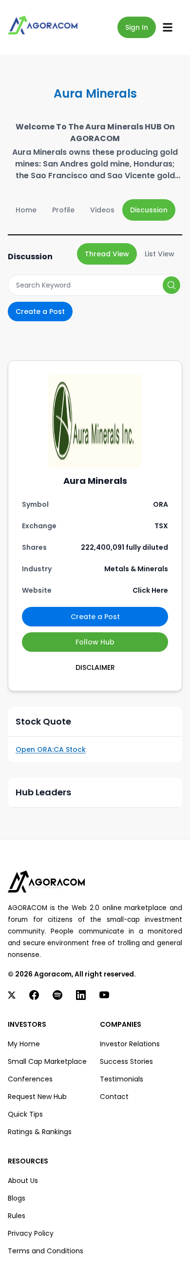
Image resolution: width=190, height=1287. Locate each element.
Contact (114, 1096)
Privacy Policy (31, 1233)
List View (159, 254)
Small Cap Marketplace (47, 1061)
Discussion (149, 210)
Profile (63, 210)
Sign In (136, 27)
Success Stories (126, 1061)
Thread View (107, 254)
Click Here (150, 590)
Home (26, 210)
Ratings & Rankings (40, 1132)
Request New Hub (37, 1096)
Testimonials (121, 1079)
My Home (24, 1044)
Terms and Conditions (45, 1251)
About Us (23, 1180)
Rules (16, 1216)
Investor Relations (130, 1044)
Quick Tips (25, 1114)
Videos (102, 210)
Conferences (30, 1079)
